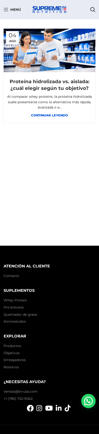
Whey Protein (15, 300)
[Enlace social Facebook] (30, 408)
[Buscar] (93, 9)
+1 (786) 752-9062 (18, 398)
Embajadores (15, 360)
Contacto (11, 276)
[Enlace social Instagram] (39, 408)
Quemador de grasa (20, 314)
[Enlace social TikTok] (67, 408)
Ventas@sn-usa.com (20, 391)
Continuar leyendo (49, 115)
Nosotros (11, 367)
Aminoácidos (15, 321)
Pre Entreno (14, 307)
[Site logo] (49, 9)
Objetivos (12, 353)
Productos (12, 346)
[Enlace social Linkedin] (58, 408)
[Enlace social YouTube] (49, 408)
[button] (88, 401)
